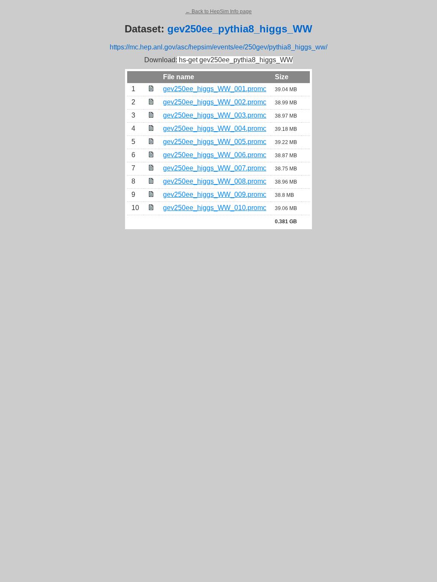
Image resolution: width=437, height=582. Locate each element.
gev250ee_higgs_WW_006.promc (214, 154)
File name (178, 77)
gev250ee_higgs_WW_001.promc (214, 88)
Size (281, 77)
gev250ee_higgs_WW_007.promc (214, 168)
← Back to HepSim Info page (218, 11)
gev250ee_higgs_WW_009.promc (214, 194)
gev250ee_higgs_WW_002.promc (214, 102)
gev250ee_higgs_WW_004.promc (214, 128)
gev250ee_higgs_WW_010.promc (214, 207)
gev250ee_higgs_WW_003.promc (214, 115)
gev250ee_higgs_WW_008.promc (214, 181)
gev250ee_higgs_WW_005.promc (214, 141)
